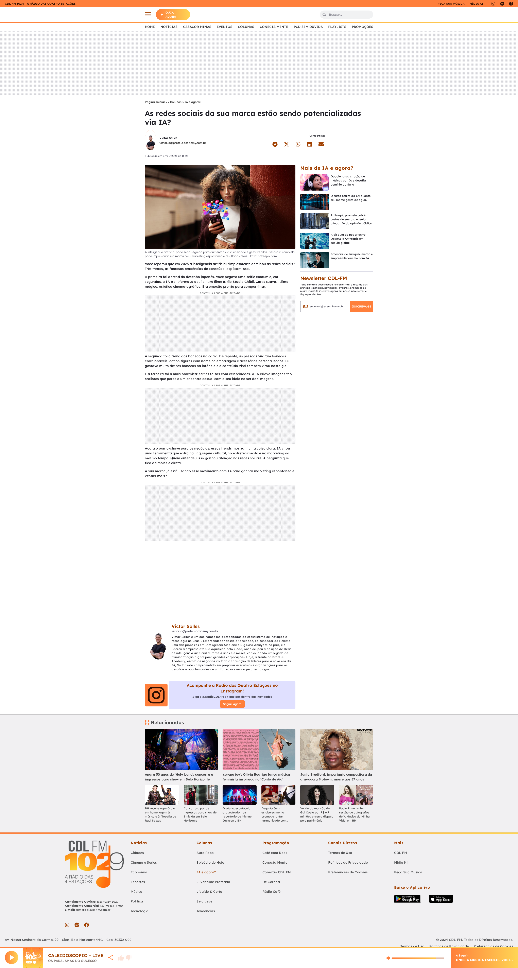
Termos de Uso (340, 853)
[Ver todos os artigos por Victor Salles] (150, 140)
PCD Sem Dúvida (308, 27)
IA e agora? (193, 102)
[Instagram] (493, 4)
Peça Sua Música (408, 872)
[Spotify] (502, 4)
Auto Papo (205, 853)
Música (136, 892)
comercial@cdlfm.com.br (93, 910)
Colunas (246, 27)
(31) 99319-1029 (107, 901)
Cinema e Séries (144, 862)
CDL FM (400, 853)
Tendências (205, 911)
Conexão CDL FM (276, 872)
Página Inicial (155, 102)
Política (137, 901)
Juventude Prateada (213, 882)
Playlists (337, 27)
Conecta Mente (274, 27)
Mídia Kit (477, 3)
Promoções (362, 27)
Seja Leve (204, 901)
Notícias (168, 27)
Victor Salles (168, 138)
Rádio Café (271, 892)
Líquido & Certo (209, 892)
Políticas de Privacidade (348, 862)
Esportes (138, 882)
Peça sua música (451, 3)
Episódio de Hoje (210, 862)
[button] (274, 144)
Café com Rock (275, 853)
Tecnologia (140, 911)
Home (150, 27)
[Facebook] (511, 4)
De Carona (271, 882)
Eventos (224, 27)
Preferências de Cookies (348, 872)
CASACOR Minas (197, 27)
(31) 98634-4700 (111, 906)
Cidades (137, 853)
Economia (139, 872)
